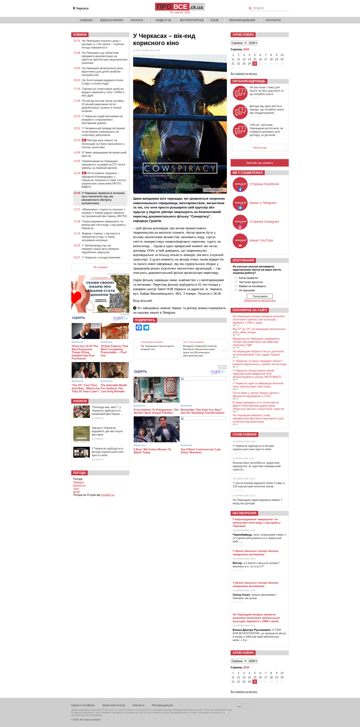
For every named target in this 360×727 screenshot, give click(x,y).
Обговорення (244, 513)
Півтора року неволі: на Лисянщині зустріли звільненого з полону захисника (103, 144)
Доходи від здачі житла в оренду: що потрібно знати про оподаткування (267, 109)
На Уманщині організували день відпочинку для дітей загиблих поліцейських (102, 71)
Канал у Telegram (263, 203)
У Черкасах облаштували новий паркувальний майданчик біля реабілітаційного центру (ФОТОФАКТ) (257, 373)
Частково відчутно (251, 282)
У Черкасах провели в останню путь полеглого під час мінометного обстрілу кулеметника (103, 198)
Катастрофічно (248, 277)
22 (238, 63)
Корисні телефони (82, 705)
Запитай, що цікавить (259, 162)
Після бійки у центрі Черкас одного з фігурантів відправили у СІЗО (256, 394)
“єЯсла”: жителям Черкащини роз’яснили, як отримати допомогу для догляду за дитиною (266, 130)
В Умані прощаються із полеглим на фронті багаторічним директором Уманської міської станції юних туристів (258, 405)
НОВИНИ (80, 34)
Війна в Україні (111, 20)
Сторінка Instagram (264, 221)
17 (265, 59)
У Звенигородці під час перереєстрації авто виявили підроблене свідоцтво (100, 249)
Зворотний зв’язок (113, 705)
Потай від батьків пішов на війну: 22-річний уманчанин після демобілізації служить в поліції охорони (103, 105)
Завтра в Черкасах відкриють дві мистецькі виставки (107, 431)
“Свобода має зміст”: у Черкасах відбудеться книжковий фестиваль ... (107, 410)
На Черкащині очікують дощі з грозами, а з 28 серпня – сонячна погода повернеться (103, 44)
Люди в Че (163, 20)
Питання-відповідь (249, 81)
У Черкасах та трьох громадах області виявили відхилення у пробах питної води (259, 362)
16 (260, 59)
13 (243, 59)
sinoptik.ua (107, 494)
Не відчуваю (247, 290)
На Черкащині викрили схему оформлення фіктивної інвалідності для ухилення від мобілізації (258, 418)
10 (282, 55)
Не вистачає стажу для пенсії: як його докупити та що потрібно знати (267, 91)
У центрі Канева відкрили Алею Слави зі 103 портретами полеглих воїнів (259, 484)
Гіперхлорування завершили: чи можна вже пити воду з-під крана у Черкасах (104, 225)
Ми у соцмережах (247, 172)
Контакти (273, 20)
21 (233, 63)
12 (238, 59)
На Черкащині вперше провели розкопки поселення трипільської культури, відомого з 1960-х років (259, 319)
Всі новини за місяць (244, 73)
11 (233, 59)
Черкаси (82, 8)
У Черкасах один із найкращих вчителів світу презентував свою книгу (258, 385)
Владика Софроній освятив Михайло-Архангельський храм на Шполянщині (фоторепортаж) (200, 350)
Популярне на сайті (249, 310)
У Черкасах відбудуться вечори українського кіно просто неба (107, 452)
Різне (214, 20)
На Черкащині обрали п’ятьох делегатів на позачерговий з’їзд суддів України (258, 353)
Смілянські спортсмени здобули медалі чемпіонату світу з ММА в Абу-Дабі (103, 92)
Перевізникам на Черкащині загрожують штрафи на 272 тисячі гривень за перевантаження (103, 164)
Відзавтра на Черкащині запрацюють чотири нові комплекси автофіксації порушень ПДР (256, 342)
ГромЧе (155, 221)
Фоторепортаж (192, 20)
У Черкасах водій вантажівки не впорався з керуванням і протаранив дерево (102, 120)
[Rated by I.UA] (246, 708)
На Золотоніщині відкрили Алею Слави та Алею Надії (102, 82)
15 (254, 59)
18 (271, 59)
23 (243, 63)
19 (276, 59)
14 (249, 59)
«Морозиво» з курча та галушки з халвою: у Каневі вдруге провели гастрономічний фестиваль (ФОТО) (104, 213)
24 (249, 63)
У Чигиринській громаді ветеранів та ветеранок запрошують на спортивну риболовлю (103, 132)
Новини (86, 20)
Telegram (169, 312)
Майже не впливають (252, 286)
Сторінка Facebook (264, 184)
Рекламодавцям (242, 20)
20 (282, 59)
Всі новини (100, 267)
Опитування (243, 260)
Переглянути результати (260, 300)
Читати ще (259, 147)
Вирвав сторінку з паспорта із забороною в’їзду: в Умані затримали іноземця (101, 237)
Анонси (137, 20)
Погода (79, 472)
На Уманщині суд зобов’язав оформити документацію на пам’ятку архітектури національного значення (105, 57)
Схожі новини (244, 434)
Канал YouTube (261, 240)
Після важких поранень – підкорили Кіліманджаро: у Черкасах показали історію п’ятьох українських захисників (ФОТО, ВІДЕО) (104, 179)
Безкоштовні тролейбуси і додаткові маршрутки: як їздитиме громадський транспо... (256, 466)
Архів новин (243, 34)
